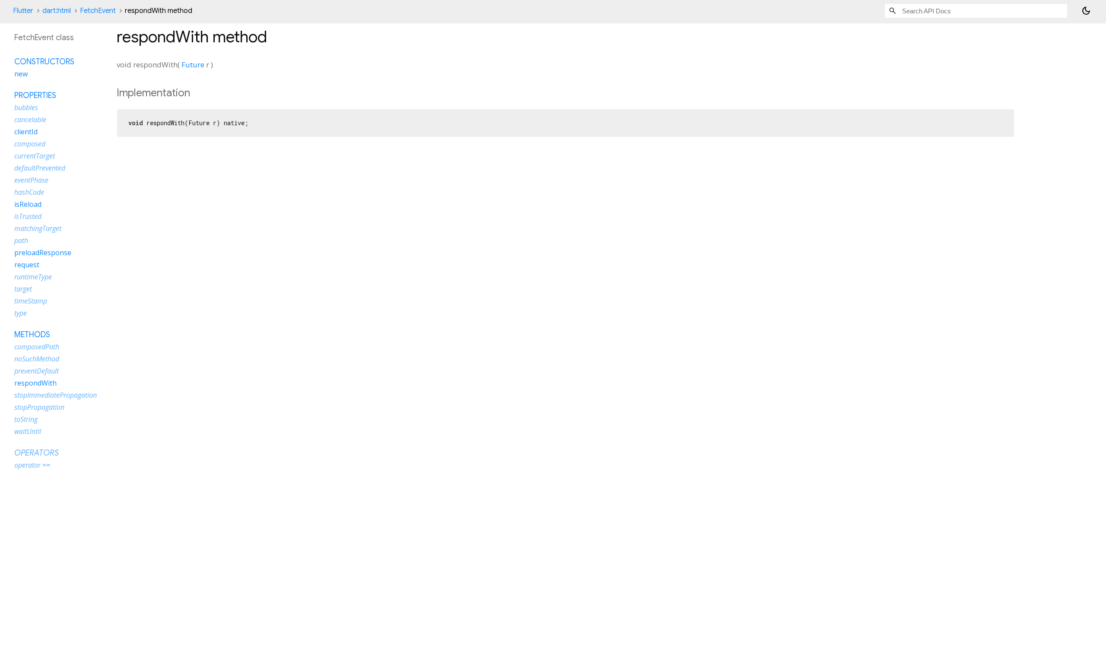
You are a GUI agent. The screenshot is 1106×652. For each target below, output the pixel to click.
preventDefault (36, 371)
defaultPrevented (39, 168)
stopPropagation (39, 407)
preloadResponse (42, 252)
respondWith (35, 383)
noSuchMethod (36, 359)
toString (26, 419)
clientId (26, 131)
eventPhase (31, 180)
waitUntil (27, 431)
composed (29, 144)
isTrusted (27, 216)
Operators (36, 453)
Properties (35, 95)
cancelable (30, 119)
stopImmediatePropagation (55, 395)
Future (192, 65)
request (26, 264)
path (21, 240)
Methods (32, 334)
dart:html (56, 10)
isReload (27, 204)
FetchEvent (98, 10)
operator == (32, 465)
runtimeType (33, 277)
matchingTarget (37, 228)
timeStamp (30, 301)
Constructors (44, 61)
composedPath (36, 346)
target (23, 289)
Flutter (23, 10)
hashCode (29, 192)
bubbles (26, 107)
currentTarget (34, 156)
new (21, 74)
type (20, 313)
